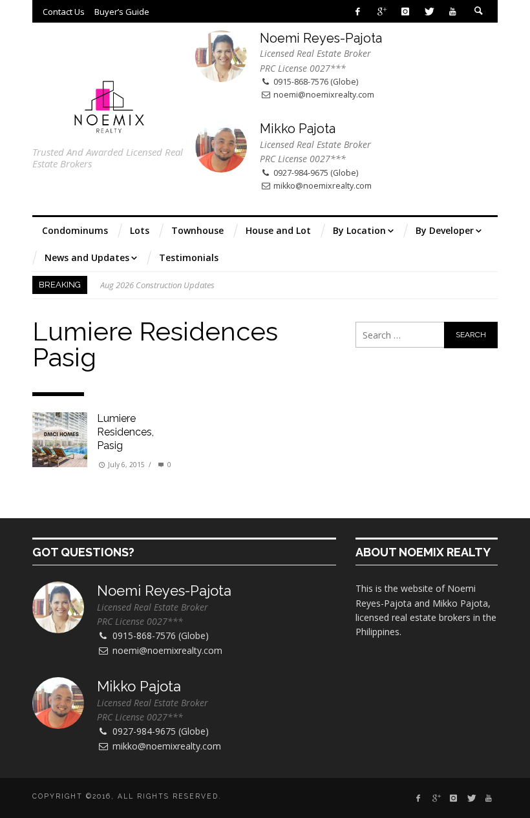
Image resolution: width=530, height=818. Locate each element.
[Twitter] (429, 11)
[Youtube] (453, 11)
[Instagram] (405, 11)
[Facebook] (358, 11)
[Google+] (382, 11)
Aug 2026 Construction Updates (157, 285)
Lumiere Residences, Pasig (125, 432)
